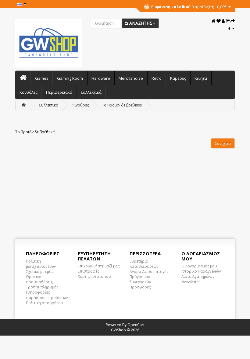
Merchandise (131, 78)
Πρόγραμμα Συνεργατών (140, 279)
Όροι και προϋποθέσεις (39, 279)
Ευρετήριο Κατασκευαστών (144, 264)
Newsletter (190, 281)
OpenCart (136, 324)
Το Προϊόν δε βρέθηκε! (122, 105)
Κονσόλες (29, 92)
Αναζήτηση (141, 23)
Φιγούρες (80, 105)
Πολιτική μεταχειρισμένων (41, 264)
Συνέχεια (223, 143)
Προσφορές (140, 287)
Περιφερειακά (59, 92)
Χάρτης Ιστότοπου (94, 276)
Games (41, 78)
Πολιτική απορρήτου (44, 302)
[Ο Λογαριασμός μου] (223, 21)
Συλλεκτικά (91, 92)
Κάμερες (178, 78)
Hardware (100, 78)
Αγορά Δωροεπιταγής (149, 271)
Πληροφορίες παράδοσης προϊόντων (47, 295)
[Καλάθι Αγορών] (228, 21)
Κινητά (201, 78)
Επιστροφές (88, 271)
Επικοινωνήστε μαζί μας (99, 266)
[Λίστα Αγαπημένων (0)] (218, 21)
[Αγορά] (232, 21)
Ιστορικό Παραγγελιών (201, 271)
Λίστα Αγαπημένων (197, 276)
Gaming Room (70, 78)
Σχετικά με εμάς (39, 271)
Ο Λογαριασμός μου (199, 266)
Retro (157, 78)
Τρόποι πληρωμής (42, 287)
